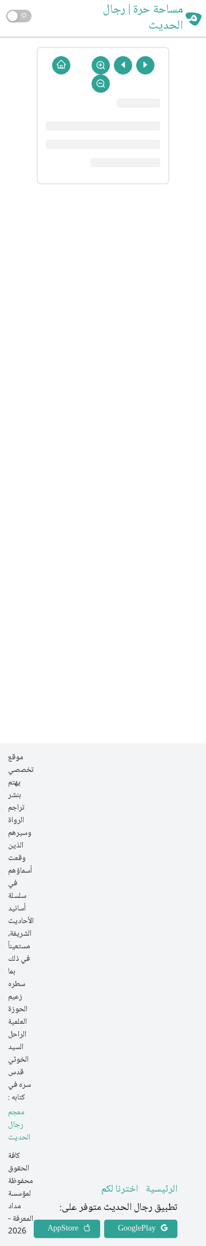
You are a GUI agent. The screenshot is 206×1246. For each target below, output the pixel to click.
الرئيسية (161, 1189)
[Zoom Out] (101, 83)
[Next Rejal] (123, 65)
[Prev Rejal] (145, 65)
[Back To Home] (61, 65)
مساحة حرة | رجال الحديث (143, 18)
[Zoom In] (101, 65)
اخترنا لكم (119, 1189)
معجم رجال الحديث (19, 1125)
